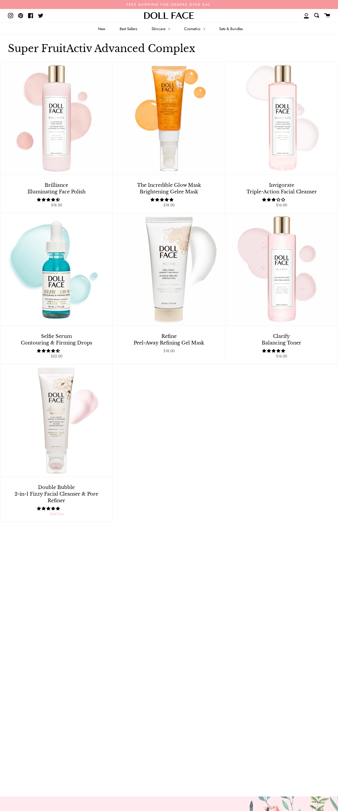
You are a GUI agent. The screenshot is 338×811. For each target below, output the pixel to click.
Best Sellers (128, 28)
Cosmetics (192, 28)
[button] (49, 199)
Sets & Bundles (231, 28)
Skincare (159, 28)
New (101, 28)
